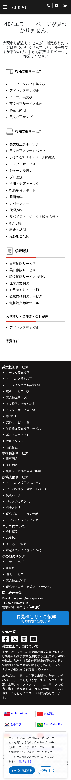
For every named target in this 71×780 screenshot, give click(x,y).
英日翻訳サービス (22, 270)
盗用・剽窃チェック (24, 184)
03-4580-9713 (17, 603)
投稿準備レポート (22, 190)
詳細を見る (25, 761)
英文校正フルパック (24, 144)
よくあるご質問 (16, 544)
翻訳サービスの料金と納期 (23, 471)
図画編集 (16, 197)
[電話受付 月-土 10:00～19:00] (48, 5)
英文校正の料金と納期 (20, 404)
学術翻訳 (21, 251)
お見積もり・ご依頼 (24, 290)
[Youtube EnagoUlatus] (34, 638)
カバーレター (19, 203)
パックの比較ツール (19, 501)
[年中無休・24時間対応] (57, 5)
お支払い (12, 538)
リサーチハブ (14, 562)
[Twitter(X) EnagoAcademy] (16, 638)
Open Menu (5, 7)
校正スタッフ (14, 441)
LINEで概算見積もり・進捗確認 (32, 157)
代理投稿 (16, 210)
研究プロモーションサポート (25, 514)
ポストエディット (17, 435)
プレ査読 (16, 177)
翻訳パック (13, 495)
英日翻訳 (12, 465)
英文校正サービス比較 (25, 104)
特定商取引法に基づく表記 (23, 550)
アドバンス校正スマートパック (26, 489)
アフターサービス (22, 164)
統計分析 (16, 223)
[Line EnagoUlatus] (25, 638)
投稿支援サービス (28, 71)
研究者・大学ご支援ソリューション (29, 587)
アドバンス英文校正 (24, 90)
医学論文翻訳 (19, 283)
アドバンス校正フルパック (23, 483)
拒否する (46, 770)
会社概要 (12, 531)
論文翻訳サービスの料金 (27, 276)
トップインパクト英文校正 (29, 84)
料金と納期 (17, 110)
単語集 (10, 568)
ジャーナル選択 (20, 170)
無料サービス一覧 (17, 422)
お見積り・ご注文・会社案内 (27, 316)
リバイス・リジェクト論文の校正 (34, 216)
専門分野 (12, 416)
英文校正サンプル (22, 117)
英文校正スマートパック (27, 151)
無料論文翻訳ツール (24, 303)
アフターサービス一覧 (20, 410)
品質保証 (12, 341)
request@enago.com (28, 598)
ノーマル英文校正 (22, 97)
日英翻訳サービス (22, 263)
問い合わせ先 (12, 592)
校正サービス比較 (17, 391)
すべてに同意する (22, 770)
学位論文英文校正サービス (23, 428)
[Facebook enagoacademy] (6, 638)
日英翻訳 (12, 459)
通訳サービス (14, 574)
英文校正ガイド (16, 580)
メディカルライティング (22, 520)
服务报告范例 (19, 236)
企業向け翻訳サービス (25, 296)
